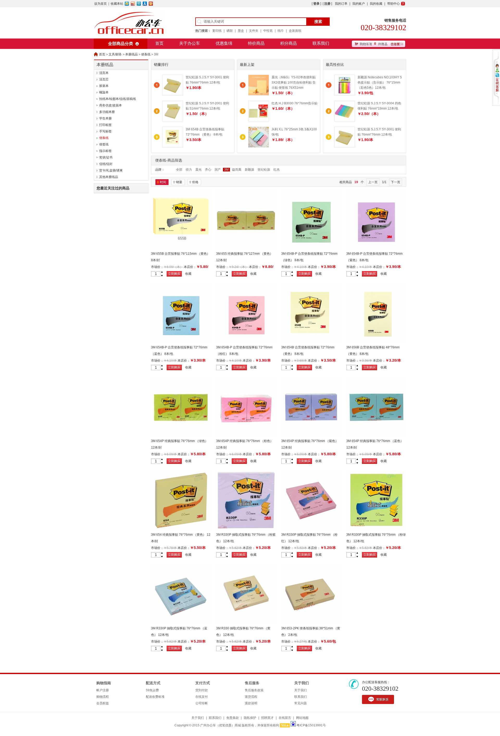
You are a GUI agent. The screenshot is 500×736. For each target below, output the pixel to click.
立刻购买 (174, 274)
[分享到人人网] (145, 4)
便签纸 (104, 144)
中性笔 (268, 31)
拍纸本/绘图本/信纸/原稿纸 (117, 99)
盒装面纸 (295, 31)
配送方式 (153, 683)
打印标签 (105, 125)
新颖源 (249, 169)
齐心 (208, 169)
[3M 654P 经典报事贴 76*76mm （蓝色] (376, 435)
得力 (189, 169)
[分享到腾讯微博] (139, 4)
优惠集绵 (224, 43)
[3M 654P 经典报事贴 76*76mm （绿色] (181, 435)
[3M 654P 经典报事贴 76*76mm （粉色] (246, 435)
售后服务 (252, 683)
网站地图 (302, 718)
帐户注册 (102, 690)
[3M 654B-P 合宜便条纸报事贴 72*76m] (311, 248)
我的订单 (341, 3)
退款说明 (251, 703)
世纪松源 (264, 169)
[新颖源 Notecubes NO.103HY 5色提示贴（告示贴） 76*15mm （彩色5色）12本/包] (344, 94)
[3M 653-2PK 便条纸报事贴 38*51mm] (311, 623)
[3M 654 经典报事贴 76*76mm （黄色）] (181, 529)
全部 (179, 169)
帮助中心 (393, 3)
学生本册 (105, 118)
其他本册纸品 (108, 177)
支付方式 (202, 683)
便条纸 (146, 54)
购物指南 (103, 683)
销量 (179, 182)
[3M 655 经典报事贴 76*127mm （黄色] (246, 248)
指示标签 (105, 151)
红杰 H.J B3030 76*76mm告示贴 (294, 103)
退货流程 (251, 697)
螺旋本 (104, 92)
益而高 (236, 169)
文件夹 (253, 31)
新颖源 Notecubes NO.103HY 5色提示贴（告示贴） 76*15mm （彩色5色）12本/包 (380, 82)
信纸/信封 (106, 164)
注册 (327, 3)
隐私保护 (250, 718)
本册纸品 (131, 54)
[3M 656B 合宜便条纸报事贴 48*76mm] (376, 342)
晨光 (198, 169)
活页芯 (104, 79)
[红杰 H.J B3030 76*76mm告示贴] (258, 120)
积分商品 (288, 43)
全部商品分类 (120, 43)
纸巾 (281, 31)
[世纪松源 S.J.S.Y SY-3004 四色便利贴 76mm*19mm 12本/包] (344, 120)
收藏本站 (117, 3)
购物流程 (102, 697)
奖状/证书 (106, 157)
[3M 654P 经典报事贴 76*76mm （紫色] (311, 435)
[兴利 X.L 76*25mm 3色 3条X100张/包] (258, 146)
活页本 (104, 73)
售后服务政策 (254, 690)
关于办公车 (189, 43)
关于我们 (301, 683)
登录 (316, 3)
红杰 (276, 169)
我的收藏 (376, 3)
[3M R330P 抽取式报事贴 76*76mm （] (246, 529)
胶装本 (104, 86)
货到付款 (201, 690)
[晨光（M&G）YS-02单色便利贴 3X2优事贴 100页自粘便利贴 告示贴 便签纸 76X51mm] (258, 94)
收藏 (188, 274)
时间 (163, 182)
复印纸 (217, 31)
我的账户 (358, 3)
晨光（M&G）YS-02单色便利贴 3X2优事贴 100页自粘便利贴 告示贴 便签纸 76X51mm (294, 82)
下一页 (395, 182)
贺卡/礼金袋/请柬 (111, 170)
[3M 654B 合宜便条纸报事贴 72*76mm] (311, 342)
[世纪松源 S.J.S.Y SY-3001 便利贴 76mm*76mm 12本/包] (344, 146)
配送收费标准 (155, 697)
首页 (159, 43)
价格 (195, 182)
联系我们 (320, 43)
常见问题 (300, 703)
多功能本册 (107, 112)
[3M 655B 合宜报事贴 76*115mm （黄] (181, 248)
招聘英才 (267, 718)
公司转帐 (201, 703)
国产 (218, 169)
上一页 (373, 182)
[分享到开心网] (151, 4)
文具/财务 (115, 54)
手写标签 (105, 131)
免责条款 (232, 718)
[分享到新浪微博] (133, 4)
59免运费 (152, 690)
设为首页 (100, 3)
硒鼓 (230, 31)
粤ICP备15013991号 (311, 725)
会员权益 (102, 703)
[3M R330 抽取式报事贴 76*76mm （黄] (246, 623)
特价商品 (256, 43)
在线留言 (285, 718)
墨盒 (241, 31)
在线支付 (201, 697)
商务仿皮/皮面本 (110, 105)
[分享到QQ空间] (127, 4)
